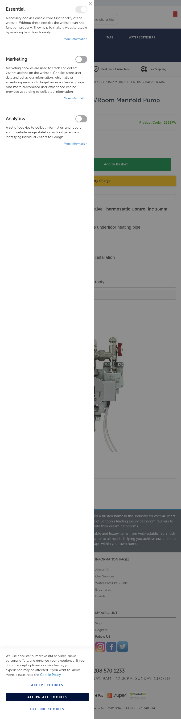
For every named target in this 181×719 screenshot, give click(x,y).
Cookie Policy (50, 675)
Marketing (81, 59)
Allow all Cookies (47, 697)
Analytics (81, 118)
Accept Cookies (47, 685)
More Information (75, 39)
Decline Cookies (47, 709)
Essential (81, 9)
